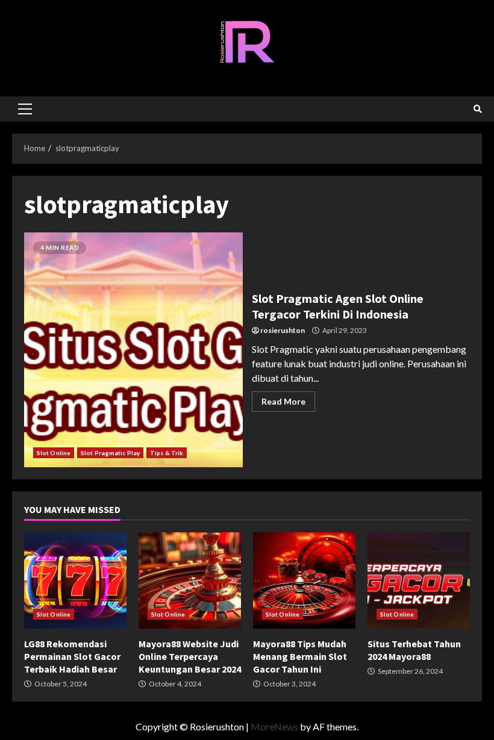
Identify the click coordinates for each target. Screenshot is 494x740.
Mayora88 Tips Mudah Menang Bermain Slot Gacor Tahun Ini (304, 580)
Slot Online (53, 452)
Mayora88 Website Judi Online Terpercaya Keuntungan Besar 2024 (190, 580)
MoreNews (274, 726)
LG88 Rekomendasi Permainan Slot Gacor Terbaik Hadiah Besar (75, 580)
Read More (283, 401)
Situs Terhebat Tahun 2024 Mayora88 (418, 580)
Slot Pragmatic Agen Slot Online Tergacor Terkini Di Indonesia (133, 349)
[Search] (478, 109)
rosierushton (282, 330)
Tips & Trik (166, 452)
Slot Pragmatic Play (110, 452)
